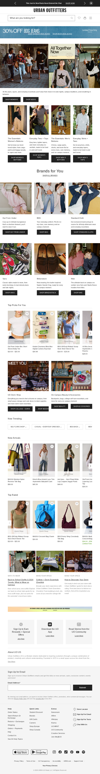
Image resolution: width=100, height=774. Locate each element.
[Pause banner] (91, 3)
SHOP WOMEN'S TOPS (39, 156)
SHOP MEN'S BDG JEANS (62, 34)
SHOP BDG (44, 232)
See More (11, 662)
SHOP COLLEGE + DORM (20, 409)
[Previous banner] (15, 3)
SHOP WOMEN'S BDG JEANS (39, 34)
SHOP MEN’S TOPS (83, 159)
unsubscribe (40, 698)
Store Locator (82, 709)
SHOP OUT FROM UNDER (15, 232)
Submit (82, 688)
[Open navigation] (90, 18)
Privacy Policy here (20, 698)
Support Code (78, 761)
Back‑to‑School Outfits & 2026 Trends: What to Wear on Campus (20, 582)
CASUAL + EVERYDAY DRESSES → (48, 427)
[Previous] (10, 333)
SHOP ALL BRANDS (50, 175)
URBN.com (67, 761)
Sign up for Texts (84, 719)
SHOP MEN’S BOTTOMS (61, 159)
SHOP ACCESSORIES (81, 406)
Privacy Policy (19, 761)
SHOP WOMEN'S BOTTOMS (17, 159)
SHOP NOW (70, 3)
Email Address (14, 683)
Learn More (50, 636)
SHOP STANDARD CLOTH (83, 232)
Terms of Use (30, 761)
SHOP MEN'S (31, 99)
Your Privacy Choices (50, 765)
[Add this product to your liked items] (27, 314)
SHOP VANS (10, 293)
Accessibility (57, 761)
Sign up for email (84, 714)
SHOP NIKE (78, 293)
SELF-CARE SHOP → (19, 427)
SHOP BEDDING (44, 409)
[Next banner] (85, 3)
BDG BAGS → (75, 427)
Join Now (21, 639)
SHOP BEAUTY (59, 406)
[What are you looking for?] (72, 18)
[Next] (90, 333)
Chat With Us (82, 724)
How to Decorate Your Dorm (76, 580)
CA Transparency (44, 761)
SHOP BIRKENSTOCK (48, 293)
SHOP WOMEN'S (11, 99)
